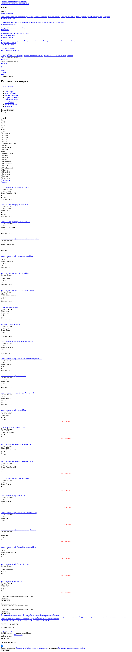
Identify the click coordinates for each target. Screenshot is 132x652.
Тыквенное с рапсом (8, 48)
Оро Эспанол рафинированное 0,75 (13, 427)
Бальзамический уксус (9, 33)
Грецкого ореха (29, 41)
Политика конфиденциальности (55, 56)
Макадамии (47, 41)
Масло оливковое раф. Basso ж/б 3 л (13, 376)
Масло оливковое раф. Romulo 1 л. (13, 496)
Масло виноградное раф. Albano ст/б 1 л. (15, 478)
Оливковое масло (7, 13)
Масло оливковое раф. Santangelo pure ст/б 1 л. (17, 341)
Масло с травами (96, 17)
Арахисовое (11, 41)
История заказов (47, 619)
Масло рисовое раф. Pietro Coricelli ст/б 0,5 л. (16, 444)
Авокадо (4, 41)
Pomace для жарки (26, 17)
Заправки (20, 33)
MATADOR (18, 635)
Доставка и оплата (7, 2)
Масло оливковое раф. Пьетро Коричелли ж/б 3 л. (18, 547)
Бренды (17, 2)
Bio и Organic (80, 17)
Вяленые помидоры (8, 35)
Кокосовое (39, 41)
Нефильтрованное (54, 17)
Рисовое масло (60, 22)
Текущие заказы (35, 619)
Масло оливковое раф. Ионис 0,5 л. (13, 410)
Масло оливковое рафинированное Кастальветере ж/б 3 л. (21, 359)
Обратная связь (6, 631)
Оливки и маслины (14, 28)
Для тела (18, 54)
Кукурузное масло (24, 22)
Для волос (4, 54)
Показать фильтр (7, 86)
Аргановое (20, 41)
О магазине (5, 615)
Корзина (56, 619)
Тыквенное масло (7, 44)
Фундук (74, 41)
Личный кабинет (23, 619)
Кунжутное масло (37, 22)
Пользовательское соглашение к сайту (71, 648)
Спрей (87, 17)
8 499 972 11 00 (33, 620)
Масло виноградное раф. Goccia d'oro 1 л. (15, 222)
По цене (4, 182)
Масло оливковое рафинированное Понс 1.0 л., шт (19, 513)
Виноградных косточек (9, 22)
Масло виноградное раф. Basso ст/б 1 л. (15, 273)
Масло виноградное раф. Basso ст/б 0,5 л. (15, 205)
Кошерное (106, 17)
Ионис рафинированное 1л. (10, 307)
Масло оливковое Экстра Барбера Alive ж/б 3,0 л (18, 393)
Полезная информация (14, 56)
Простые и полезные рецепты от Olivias (15, 4)
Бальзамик (5, 30)
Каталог (19, 620)
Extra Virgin (5, 17)
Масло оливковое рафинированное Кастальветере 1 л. (20, 239)
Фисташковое (66, 41)
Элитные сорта (14, 17)
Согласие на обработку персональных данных (32, 648)
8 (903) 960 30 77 (45, 620)
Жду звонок (5, 650)
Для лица (11, 54)
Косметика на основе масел (11, 50)
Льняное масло (49, 22)
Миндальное (56, 41)
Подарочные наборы (8, 43)
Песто (23, 28)
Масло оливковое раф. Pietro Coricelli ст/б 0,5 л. (17, 187)
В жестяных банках (40, 17)
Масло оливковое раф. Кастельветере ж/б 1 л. (17, 256)
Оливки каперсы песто (9, 24)
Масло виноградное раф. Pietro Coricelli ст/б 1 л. (17, 290)
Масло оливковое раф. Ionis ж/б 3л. (13, 581)
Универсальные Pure (68, 17)
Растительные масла (8, 18)
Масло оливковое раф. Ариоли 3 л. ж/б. (15, 564)
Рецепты (70, 56)
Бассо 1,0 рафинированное (10, 324)
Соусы (26, 33)
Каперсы (4, 28)
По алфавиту (5, 180)
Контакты (23, 2)
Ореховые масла (7, 37)
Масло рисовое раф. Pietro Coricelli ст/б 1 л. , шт (17, 461)
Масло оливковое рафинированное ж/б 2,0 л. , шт (18, 530)
